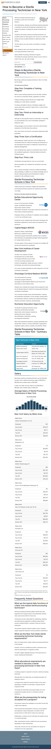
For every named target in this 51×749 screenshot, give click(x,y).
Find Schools (43, 2)
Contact (25, 741)
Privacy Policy (25, 736)
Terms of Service (25, 739)
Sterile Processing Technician (8, 13)
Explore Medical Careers (25, 746)
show (24, 66)
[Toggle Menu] (49, 2)
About (25, 733)
